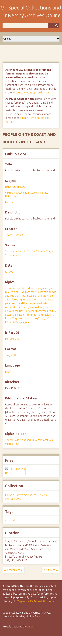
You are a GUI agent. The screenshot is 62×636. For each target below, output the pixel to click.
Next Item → (51, 569)
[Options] (51, 25)
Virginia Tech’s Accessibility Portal (36, 601)
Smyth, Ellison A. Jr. (16, 235)
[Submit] (56, 25)
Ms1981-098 (12, 338)
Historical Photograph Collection (30, 92)
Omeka (30, 626)
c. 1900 (9, 271)
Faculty (9, 202)
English (9, 371)
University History (15, 186)
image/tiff (10, 355)
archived (10, 520)
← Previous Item (13, 569)
